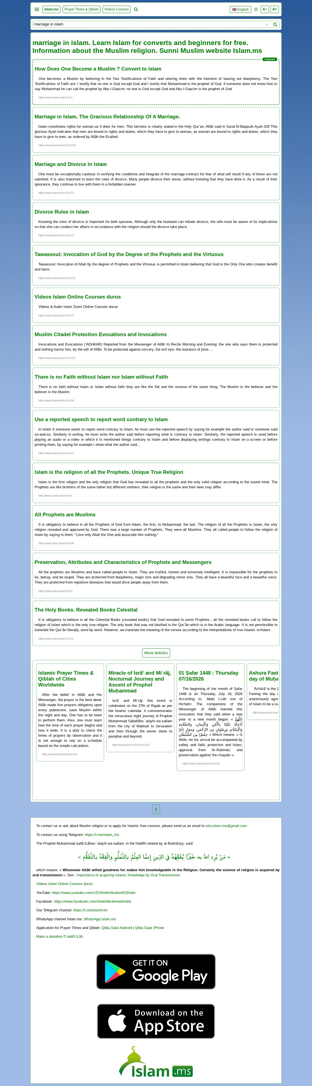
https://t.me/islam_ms (102, 835)
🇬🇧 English (240, 9)
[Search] (275, 24)
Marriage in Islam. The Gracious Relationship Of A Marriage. (107, 116)
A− (265, 9)
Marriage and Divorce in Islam (71, 164)
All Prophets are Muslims (65, 514)
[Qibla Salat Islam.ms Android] (156, 999)
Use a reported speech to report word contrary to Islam (101, 419)
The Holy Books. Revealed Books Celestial (86, 610)
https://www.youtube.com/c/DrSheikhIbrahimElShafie (93, 893)
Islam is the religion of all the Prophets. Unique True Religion (109, 472)
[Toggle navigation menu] (37, 9)
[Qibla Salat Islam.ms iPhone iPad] (156, 1040)
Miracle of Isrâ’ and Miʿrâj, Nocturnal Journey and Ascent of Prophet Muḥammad (139, 682)
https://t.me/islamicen (90, 910)
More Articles (156, 653)
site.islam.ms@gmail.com (226, 826)
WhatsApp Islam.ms (100, 919)
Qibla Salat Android (116, 928)
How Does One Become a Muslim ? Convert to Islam (98, 69)
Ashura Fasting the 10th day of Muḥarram (278, 676)
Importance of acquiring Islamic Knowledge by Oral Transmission (128, 875)
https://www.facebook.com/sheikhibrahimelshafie (92, 901)
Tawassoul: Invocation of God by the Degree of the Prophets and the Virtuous (129, 254)
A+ (274, 9)
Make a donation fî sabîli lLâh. (60, 936)
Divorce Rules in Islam (62, 212)
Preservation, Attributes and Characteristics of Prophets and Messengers (123, 562)
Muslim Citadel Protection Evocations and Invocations (101, 334)
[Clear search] (266, 24)
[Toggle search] (135, 9)
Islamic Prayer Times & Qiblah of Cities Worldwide (66, 679)
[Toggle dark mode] (256, 9)
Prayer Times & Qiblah (81, 9)
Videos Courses (116, 9)
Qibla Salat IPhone (149, 928)
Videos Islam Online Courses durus (78, 297)
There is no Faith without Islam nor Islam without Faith (101, 377)
